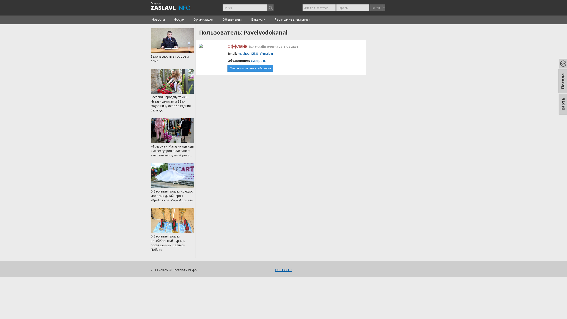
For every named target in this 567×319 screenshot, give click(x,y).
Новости (158, 19)
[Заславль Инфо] (175, 8)
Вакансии (258, 19)
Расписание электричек (292, 19)
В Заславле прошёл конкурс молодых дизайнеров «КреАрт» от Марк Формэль (172, 195)
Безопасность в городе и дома (170, 58)
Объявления (232, 19)
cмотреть (258, 60)
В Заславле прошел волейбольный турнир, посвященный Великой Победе (168, 243)
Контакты (283, 270)
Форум (179, 19)
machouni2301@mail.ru (255, 53)
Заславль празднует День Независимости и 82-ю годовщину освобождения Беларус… (171, 103)
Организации (203, 19)
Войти (376, 7)
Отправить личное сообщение (250, 68)
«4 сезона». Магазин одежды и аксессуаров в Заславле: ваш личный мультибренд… (172, 150)
